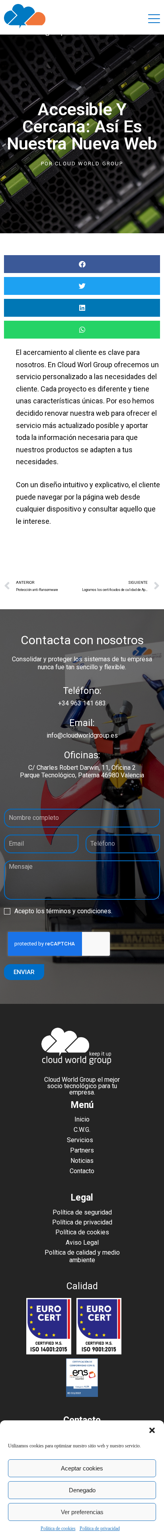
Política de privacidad (100, 1528)
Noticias (82, 1160)
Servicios (80, 1140)
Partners (82, 1150)
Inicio (82, 1119)
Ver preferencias (82, 1512)
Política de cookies (58, 1528)
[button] (152, 1430)
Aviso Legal (82, 1242)
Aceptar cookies (82, 1468)
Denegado (82, 1490)
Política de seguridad (82, 1212)
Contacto (82, 1171)
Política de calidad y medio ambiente (82, 1256)
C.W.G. (82, 1129)
